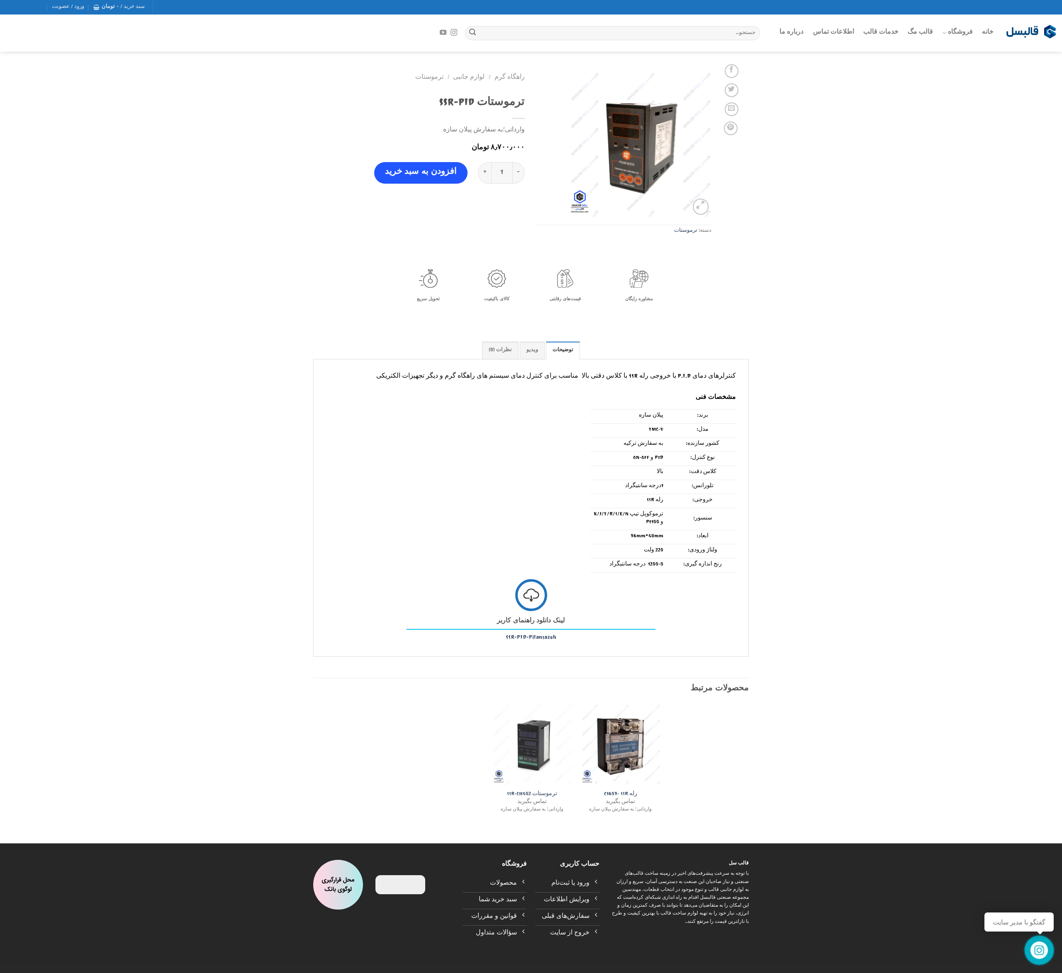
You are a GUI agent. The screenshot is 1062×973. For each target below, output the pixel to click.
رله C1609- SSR (620, 795)
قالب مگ (920, 32)
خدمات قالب (881, 32)
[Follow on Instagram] (454, 32)
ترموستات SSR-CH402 (532, 795)
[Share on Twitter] (731, 90)
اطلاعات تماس (833, 32)
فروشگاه (960, 32)
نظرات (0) (500, 350)
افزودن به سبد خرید (421, 173)
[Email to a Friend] (731, 109)
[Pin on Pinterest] (731, 128)
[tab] (563, 350)
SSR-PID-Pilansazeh (531, 638)
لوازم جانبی (469, 78)
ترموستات (685, 231)
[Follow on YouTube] (443, 32)
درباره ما (791, 32)
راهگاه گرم (509, 78)
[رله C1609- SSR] (620, 745)
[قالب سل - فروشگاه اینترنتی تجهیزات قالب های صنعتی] (1031, 33)
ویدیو (532, 350)
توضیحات (563, 350)
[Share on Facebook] (731, 71)
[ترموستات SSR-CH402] (532, 745)
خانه (988, 32)
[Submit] (472, 33)
